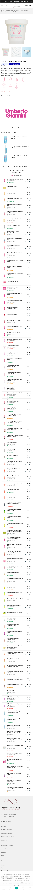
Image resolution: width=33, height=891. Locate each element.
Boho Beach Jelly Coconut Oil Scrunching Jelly (13, 232)
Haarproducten (9, 10)
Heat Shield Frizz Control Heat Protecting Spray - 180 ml (14, 538)
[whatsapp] (9, 96)
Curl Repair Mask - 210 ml (13, 345)
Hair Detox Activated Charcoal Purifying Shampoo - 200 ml (14, 502)
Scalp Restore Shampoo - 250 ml (14, 605)
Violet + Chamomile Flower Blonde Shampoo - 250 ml (15, 767)
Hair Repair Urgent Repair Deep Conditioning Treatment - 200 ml (14, 531)
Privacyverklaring (6, 871)
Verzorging (16, 10)
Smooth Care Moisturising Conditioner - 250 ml (13, 625)
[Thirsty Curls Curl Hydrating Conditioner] (5, 140)
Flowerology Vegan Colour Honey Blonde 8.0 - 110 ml (14, 429)
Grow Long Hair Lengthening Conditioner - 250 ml (13, 469)
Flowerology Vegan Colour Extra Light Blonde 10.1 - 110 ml (14, 421)
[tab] (7, 166)
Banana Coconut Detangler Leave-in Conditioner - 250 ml (15, 212)
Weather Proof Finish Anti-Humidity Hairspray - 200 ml (15, 788)
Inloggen (3, 852)
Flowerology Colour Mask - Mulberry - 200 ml (13, 366)
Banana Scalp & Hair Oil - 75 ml (14, 219)
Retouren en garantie (7, 833)
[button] (3, 32)
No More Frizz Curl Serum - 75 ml (14, 566)
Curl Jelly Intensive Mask (12, 287)
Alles (12, 175)
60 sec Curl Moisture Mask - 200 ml (15, 179)
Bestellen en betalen (7, 845)
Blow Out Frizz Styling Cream (13, 225)
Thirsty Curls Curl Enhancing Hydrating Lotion (20, 146)
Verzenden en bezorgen (7, 836)
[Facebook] (6, 96)
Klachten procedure (6, 829)
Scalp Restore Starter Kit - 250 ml (14, 612)
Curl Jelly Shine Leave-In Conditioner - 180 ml (12, 308)
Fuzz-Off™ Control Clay (12, 455)
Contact (3, 826)
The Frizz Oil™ (10, 690)
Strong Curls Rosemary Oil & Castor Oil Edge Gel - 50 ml (15, 653)
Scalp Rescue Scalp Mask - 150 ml (14, 592)
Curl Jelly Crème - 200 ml (12, 281)
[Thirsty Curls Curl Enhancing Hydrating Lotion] (5, 149)
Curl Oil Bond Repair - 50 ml (13, 332)
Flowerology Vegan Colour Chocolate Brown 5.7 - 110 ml (13, 400)
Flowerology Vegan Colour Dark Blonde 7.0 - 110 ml (14, 407)
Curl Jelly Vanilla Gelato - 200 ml (14, 320)
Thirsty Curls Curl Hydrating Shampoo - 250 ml (13, 726)
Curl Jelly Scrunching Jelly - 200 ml (14, 300)
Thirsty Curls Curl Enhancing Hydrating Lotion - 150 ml (13, 711)
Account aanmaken (6, 849)
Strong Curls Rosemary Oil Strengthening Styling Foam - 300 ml (15, 678)
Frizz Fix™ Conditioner (12, 442)
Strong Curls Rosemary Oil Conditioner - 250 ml (13, 659)
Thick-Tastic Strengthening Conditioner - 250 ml (13, 697)
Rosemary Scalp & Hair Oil (13, 572)
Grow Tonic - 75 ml (11, 496)
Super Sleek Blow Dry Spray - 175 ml (15, 684)
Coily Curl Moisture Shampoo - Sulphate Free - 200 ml (14, 246)
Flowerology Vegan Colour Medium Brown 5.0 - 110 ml (15, 436)
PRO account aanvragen (8, 856)
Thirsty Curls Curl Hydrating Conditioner (20, 136)
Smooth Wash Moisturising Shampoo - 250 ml (13, 639)
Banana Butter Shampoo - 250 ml (14, 198)
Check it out (28, 1)
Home (2, 10)
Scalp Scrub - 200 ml (11, 618)
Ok (16, 888)
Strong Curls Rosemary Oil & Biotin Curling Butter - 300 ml (15, 646)
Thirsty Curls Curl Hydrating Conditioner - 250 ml (13, 718)
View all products (16, 127)
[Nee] (30, 881)
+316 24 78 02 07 (8, 817)
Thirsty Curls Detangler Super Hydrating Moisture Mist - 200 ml (14, 739)
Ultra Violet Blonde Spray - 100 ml (14, 753)
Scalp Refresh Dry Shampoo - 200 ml (15, 586)
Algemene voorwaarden (7, 868)
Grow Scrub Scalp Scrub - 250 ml (14, 484)
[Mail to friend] (8, 96)
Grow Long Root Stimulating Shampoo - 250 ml (13, 476)
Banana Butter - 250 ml (12, 186)
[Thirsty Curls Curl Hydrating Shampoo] (5, 158)
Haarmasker (24, 10)
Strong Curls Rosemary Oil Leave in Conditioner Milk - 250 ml (15, 666)
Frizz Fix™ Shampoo (11, 449)
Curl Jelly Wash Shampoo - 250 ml (14, 326)
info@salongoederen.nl (9, 814)
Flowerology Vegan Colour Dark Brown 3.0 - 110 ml (14, 414)
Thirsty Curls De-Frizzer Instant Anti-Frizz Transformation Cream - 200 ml (14, 733)
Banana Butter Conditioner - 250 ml (15, 192)
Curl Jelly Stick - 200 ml (12, 314)
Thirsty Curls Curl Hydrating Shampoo (20, 155)
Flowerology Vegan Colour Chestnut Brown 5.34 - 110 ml (15, 393)
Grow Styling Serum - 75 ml (13, 489)
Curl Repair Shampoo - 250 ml (13, 352)
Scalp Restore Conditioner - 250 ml (15, 598)
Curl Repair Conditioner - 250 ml (14, 339)
